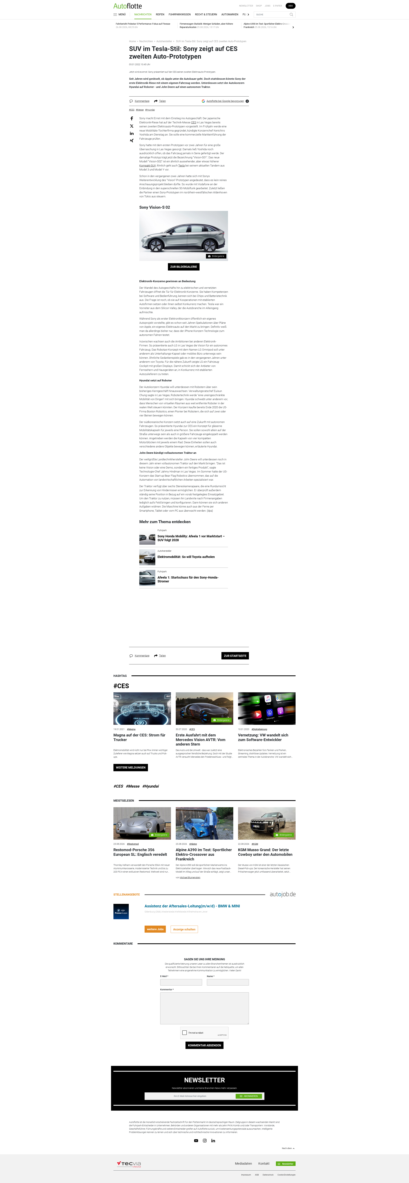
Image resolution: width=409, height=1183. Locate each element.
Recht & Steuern (206, 14)
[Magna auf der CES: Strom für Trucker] (142, 708)
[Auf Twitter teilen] (131, 126)
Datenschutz (268, 1175)
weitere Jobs (155, 929)
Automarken (229, 14)
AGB (257, 1175)
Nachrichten (142, 14)
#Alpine (193, 844)
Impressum (246, 1175)
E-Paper (277, 5)
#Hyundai (150, 786)
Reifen (160, 14)
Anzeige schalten (184, 929)
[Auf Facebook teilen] (132, 118)
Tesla (181, 165)
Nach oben (287, 1148)
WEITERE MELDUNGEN (131, 767)
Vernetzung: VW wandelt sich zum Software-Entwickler (263, 737)
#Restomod (133, 844)
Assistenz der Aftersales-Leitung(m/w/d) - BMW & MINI (192, 906)
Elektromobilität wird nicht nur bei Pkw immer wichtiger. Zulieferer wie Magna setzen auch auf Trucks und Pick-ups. (140, 753)
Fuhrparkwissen (180, 14)
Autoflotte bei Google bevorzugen (225, 101)
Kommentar (166, 989)
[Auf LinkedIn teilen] (132, 133)
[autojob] (283, 894)
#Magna (131, 729)
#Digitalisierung (259, 729)
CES (193, 122)
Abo (290, 5)
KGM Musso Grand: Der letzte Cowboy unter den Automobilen (265, 852)
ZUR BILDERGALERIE (183, 266)
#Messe (132, 786)
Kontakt (264, 1163)
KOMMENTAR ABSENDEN (204, 1045)
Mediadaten (243, 1163)
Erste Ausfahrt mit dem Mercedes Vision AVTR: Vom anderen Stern (200, 740)
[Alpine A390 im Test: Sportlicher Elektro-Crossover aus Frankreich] (204, 823)
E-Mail (163, 976)
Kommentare (142, 101)
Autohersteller (164, 41)
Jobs (267, 5)
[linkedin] (213, 1140)
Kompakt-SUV (147, 165)
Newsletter (246, 5)
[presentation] (293, 27)
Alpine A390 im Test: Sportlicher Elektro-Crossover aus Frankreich (204, 854)
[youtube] (196, 1140)
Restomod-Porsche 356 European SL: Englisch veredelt (140, 852)
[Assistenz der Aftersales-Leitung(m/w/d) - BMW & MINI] (121, 911)
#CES (121, 686)
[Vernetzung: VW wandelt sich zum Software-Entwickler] (267, 708)
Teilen (162, 101)
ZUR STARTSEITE (235, 655)
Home (132, 41)
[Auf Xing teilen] (132, 140)
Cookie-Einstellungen (287, 1175)
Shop (259, 5)
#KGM (255, 844)
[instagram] (205, 1140)
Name (210, 976)
